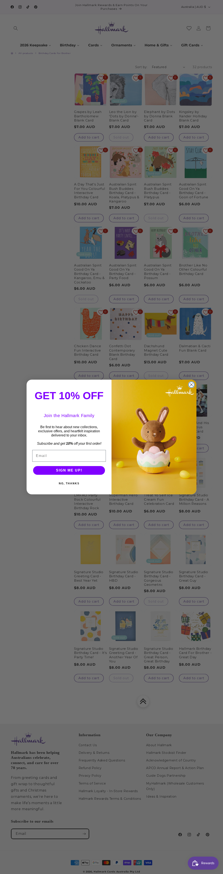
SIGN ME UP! (69, 470)
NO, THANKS (69, 483)
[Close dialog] (191, 384)
